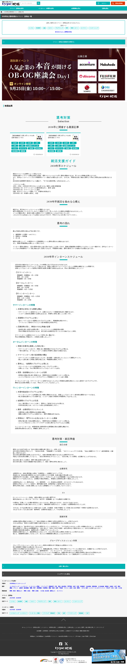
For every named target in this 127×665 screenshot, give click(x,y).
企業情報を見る (75, 8)
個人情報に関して (90, 627)
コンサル (31, 28)
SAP (87, 613)
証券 (78, 586)
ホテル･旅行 (85, 588)
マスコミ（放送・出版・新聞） (72, 588)
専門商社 (69, 586)
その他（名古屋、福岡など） (48, 591)
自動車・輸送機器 (24, 588)
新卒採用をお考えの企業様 (57, 631)
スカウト (50, 28)
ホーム (23, 627)
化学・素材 (117, 586)
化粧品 (111, 586)
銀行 (74, 586)
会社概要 (39, 631)
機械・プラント (14, 588)
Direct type (93, 636)
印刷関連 (45, 588)
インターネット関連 (34, 586)
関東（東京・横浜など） (16, 591)
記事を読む (105, 8)
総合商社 (64, 586)
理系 (67, 28)
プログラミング (59, 28)
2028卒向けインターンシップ (18, 583)
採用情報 (45, 631)
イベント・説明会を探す (17, 8)
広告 (56, 586)
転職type (32, 636)
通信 (59, 586)
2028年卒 (18, 598)
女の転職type (40, 636)
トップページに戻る (63, 574)
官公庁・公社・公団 (111, 588)
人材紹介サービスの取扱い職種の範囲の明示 (77, 631)
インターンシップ (93, 28)
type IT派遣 (85, 636)
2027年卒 (12, 598)
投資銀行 (82, 586)
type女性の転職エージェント (66, 636)
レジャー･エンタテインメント (97, 588)
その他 (120, 588)
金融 (44, 28)
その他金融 (101, 586)
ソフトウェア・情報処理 (47, 586)
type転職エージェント (51, 636)
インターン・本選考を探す (46, 8)
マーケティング (72, 613)
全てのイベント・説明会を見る (63, 31)
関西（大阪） (27, 591)
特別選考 (38, 28)
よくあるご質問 (80, 627)
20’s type (78, 636)
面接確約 (81, 613)
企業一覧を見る (63, 566)
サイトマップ (100, 627)
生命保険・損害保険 (91, 586)
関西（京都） (35, 591)
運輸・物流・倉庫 (53, 588)
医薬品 (107, 586)
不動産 (61, 588)
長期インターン (74, 28)
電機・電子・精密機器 (36, 588)
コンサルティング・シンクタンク (19, 586)
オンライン (84, 28)
